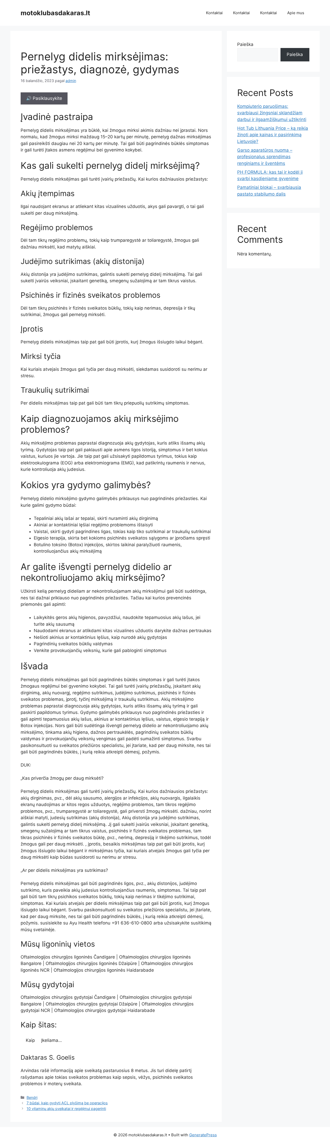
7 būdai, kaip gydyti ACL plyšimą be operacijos (67, 1103)
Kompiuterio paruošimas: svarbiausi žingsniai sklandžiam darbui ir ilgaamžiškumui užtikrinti (271, 113)
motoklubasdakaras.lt (55, 13)
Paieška (245, 44)
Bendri (32, 1097)
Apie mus (295, 12)
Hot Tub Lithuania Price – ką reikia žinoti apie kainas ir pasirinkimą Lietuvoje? (272, 135)
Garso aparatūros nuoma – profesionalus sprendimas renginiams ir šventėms (264, 157)
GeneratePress (203, 1134)
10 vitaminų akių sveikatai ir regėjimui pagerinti (66, 1108)
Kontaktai (214, 12)
